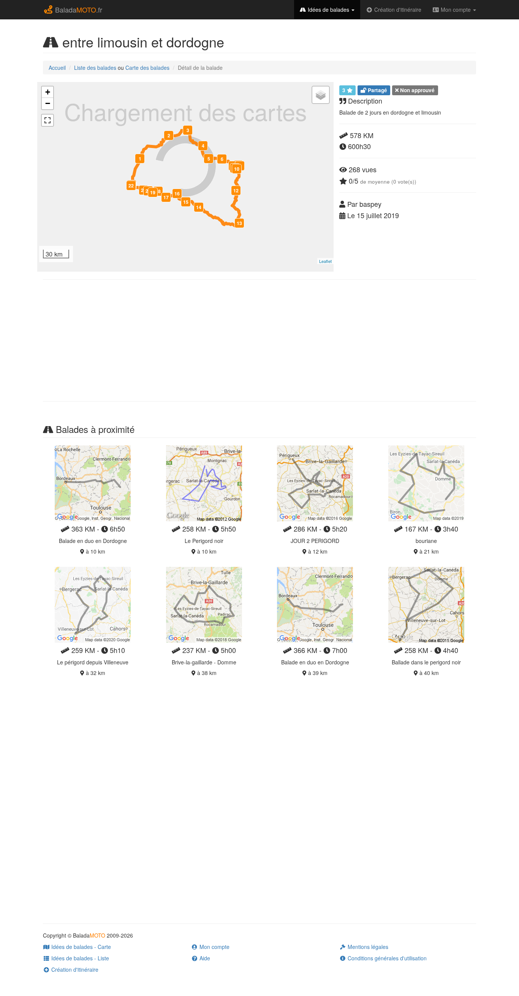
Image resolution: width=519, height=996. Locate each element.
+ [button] (47, 92)
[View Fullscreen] (47, 120)
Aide (204, 958)
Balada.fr (77, 9)
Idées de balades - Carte (80, 946)
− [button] (47, 103)
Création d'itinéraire (397, 9)
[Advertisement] (259, 340)
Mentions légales (367, 946)
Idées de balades (328, 9)
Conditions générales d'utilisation (386, 958)
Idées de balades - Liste (79, 958)
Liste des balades (95, 67)
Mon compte (455, 9)
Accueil (57, 67)
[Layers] (320, 95)
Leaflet (325, 261)
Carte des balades (147, 67)
